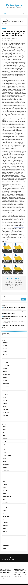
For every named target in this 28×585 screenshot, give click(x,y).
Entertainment (6, 470)
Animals (4, 429)
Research (5, 531)
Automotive (5, 438)
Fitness (4, 478)
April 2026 (5, 354)
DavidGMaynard (7, 38)
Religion (4, 528)
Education (5, 467)
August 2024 (5, 395)
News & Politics (6, 516)
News (4, 513)
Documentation (6, 464)
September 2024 (6, 392)
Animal (4, 426)
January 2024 (5, 415)
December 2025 (6, 365)
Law (4, 505)
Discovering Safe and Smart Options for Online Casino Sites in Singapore (20, 570)
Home (4, 499)
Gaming (4, 487)
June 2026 (5, 348)
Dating (4, 461)
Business (4, 452)
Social (4, 534)
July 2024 (5, 397)
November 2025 (6, 368)
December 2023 (6, 418)
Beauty (4, 441)
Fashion (4, 473)
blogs (4, 446)
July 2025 (5, 380)
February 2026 (6, 360)
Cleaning (4, 458)
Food (4, 481)
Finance (4, 476)
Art (3, 432)
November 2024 (6, 386)
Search (3, 296)
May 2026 (5, 351)
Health (4, 493)
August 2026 (5, 342)
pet (3, 519)
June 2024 (5, 400)
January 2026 (5, 363)
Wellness (4, 548)
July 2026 (5, 345)
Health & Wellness (7, 496)
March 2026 (5, 357)
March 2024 (5, 409)
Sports (4, 537)
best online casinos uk (19, 227)
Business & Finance (7, 455)
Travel (4, 542)
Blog (4, 28)
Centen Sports (14, 5)
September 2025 (6, 374)
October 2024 (5, 389)
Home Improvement (7, 502)
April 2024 (5, 406)
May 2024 (5, 403)
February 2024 (6, 412)
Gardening (5, 490)
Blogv (4, 449)
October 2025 (5, 371)
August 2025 (5, 377)
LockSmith (5, 508)
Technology (5, 540)
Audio (4, 435)
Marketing (5, 510)
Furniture (5, 484)
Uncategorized (6, 545)
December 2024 (6, 383)
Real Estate (5, 525)
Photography (5, 522)
